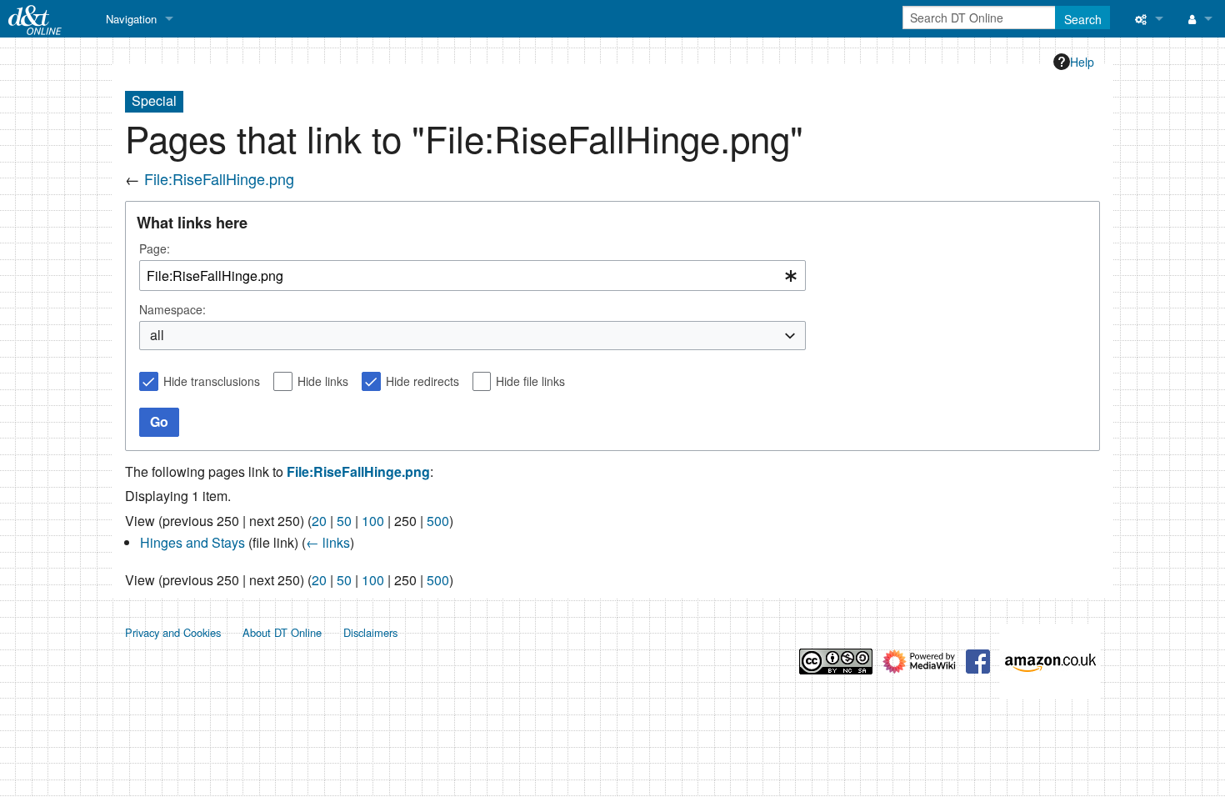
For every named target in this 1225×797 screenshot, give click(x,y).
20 (319, 520)
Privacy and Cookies (173, 632)
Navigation (131, 19)
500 (438, 520)
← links (328, 542)
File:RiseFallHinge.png (219, 178)
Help (1082, 61)
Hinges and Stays (192, 542)
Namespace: (172, 309)
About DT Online (282, 632)
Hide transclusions (211, 381)
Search (1083, 19)
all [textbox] (157, 335)
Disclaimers (370, 632)
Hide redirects (422, 381)
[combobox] (472, 275)
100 (373, 520)
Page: (154, 248)
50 (344, 520)
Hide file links (530, 381)
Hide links (323, 381)
